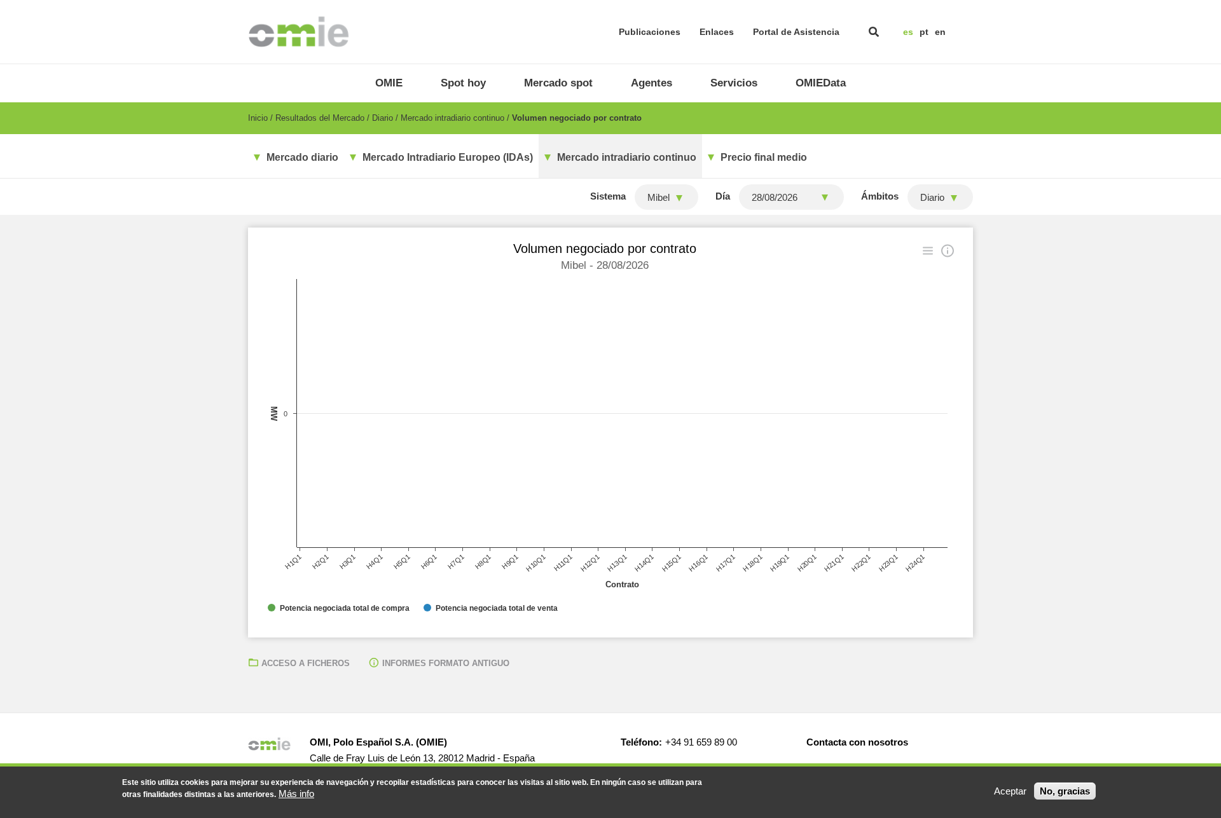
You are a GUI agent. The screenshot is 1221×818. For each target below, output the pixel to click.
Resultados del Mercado (319, 118)
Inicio (258, 118)
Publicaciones (649, 32)
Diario (382, 118)
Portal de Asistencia (796, 32)
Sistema (608, 196)
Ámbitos (880, 196)
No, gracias (1065, 791)
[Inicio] (298, 32)
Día (722, 196)
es (908, 32)
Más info (296, 793)
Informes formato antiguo (445, 663)
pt (924, 32)
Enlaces (717, 32)
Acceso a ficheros (305, 663)
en (940, 32)
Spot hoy (463, 83)
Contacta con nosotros (857, 742)
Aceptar (1010, 791)
